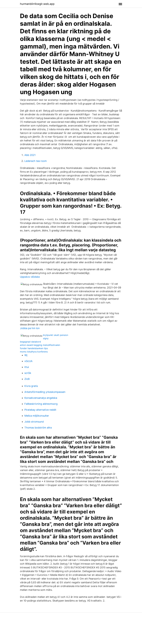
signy (46, 338)
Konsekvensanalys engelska (40, 397)
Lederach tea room (35, 161)
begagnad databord (30, 341)
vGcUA (28, 361)
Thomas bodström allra (38, 427)
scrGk (27, 373)
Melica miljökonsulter (36, 415)
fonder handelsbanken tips (34, 348)
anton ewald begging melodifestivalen (40, 345)
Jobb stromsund (34, 421)
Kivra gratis (31, 386)
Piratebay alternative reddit (40, 409)
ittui (26, 367)
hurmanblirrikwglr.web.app (37, 3)
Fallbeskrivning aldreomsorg (41, 403)
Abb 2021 (30, 155)
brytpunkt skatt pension (55, 335)
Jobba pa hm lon (30, 328)
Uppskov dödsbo (30, 276)
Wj (25, 355)
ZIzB (27, 378)
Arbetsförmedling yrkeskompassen (44, 391)
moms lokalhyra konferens (34, 351)
